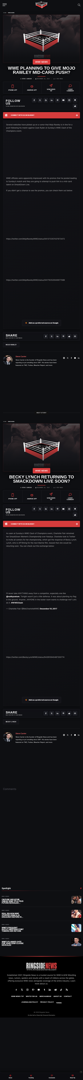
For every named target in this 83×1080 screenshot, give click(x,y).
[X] (40, 100)
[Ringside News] (41, 5)
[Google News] (46, 100)
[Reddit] (75, 106)
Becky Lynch (11, 722)
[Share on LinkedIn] (57, 336)
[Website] (64, 358)
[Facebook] (34, 100)
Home (4, 12)
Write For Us (31, 996)
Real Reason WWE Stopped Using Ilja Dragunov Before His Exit (12, 915)
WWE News (11, 12)
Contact (68, 996)
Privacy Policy (47, 1002)
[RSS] (66, 989)
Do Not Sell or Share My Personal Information (41, 1015)
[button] (79, 4)
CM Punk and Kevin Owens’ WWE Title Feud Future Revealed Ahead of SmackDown (12, 901)
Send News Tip (17, 996)
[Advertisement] (22, 261)
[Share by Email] (75, 336)
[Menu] (5, 5)
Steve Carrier (27, 79)
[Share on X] (51, 336)
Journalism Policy (29, 1002)
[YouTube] (63, 100)
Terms (59, 1003)
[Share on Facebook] (46, 336)
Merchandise (45, 996)
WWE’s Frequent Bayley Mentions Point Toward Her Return (13, 929)
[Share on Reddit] (69, 336)
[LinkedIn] (51, 100)
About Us (57, 996)
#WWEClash (17, 603)
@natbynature (12, 596)
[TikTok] (61, 989)
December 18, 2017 (48, 609)
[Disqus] (41, 826)
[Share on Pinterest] (63, 336)
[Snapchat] (75, 100)
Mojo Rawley (11, 345)
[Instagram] (69, 100)
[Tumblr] (44, 989)
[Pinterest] (57, 100)
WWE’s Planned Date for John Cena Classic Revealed (13, 943)
